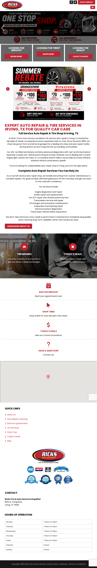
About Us (11, 414)
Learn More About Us (18, 226)
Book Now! (16, 56)
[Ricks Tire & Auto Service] (12, 2)
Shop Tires (12, 432)
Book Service (86, 2)
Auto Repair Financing (17, 419)
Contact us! (48, 352)
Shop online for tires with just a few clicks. (48, 313)
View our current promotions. (48, 333)
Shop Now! (48, 54)
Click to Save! (80, 56)
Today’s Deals (13, 436)
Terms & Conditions (77, 564)
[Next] (94, 28)
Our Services (13, 428)
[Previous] (3, 28)
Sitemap (63, 564)
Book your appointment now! (48, 294)
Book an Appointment (17, 423)
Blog (9, 441)
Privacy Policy (52, 564)
